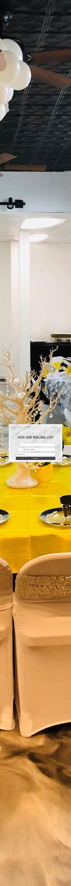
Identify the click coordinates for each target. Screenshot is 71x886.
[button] (65, 425)
